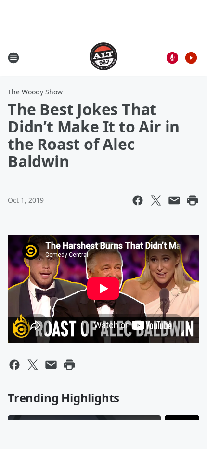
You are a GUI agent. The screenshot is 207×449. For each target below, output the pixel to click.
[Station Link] (103, 57)
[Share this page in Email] (174, 200)
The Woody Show (35, 91)
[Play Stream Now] (191, 58)
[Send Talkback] (172, 58)
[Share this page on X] (156, 200)
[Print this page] (192, 200)
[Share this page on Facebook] (137, 200)
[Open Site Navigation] (13, 58)
